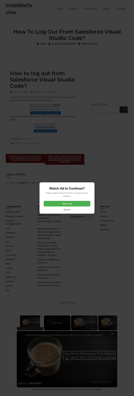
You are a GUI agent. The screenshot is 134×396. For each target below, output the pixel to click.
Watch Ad (67, 203)
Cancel (67, 209)
